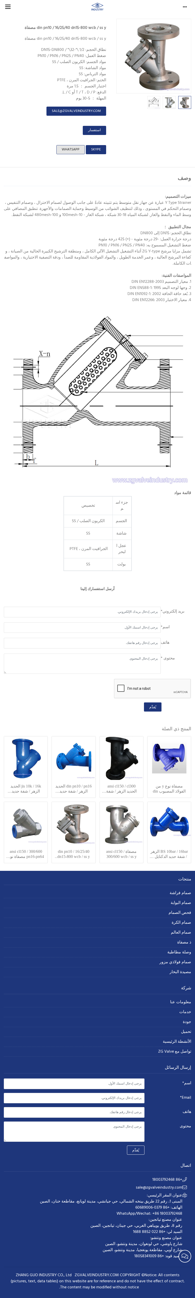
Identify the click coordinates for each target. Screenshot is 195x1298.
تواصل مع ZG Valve (174, 1052)
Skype (96, 149)
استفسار (94, 130)
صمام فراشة (180, 893)
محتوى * (168, 658)
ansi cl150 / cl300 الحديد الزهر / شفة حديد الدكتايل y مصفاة (121, 789)
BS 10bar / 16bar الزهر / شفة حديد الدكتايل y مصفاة (169, 854)
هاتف (165, 642)
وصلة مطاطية (179, 952)
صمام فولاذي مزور (175, 962)
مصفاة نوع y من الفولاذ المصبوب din (169, 788)
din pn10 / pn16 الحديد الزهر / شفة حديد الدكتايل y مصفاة (73, 789)
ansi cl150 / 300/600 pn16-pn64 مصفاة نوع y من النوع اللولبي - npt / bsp (26, 854)
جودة (187, 1022)
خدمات (185, 1012)
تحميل (186, 1032)
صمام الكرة (181, 923)
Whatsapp (70, 149)
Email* (185, 1097)
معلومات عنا (180, 1002)
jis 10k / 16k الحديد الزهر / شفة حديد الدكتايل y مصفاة (25, 789)
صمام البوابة (181, 903)
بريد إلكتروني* (172, 611)
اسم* (165, 627)
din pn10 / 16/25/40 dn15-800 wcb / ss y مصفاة (73, 854)
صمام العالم (181, 933)
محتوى (185, 1126)
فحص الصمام (180, 913)
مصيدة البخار (180, 972)
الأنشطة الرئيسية (177, 1042)
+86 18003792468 (167, 1180)
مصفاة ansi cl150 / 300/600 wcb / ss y (121, 854)
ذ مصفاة (184, 942)
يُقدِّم (152, 707)
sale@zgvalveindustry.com (76, 111)
